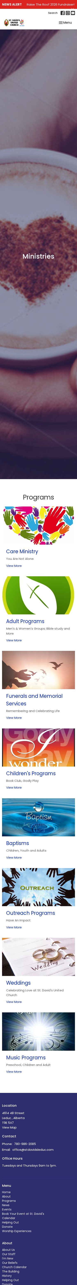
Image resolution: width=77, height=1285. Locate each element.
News (5, 1205)
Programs (9, 1201)
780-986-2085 (25, 1144)
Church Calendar (14, 1267)
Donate (7, 1227)
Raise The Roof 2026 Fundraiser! (51, 4)
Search (52, 13)
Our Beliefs (9, 1263)
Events (6, 1209)
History (7, 1276)
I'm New (7, 1258)
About (6, 1196)
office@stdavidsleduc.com (33, 1149)
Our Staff (8, 1254)
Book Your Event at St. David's (23, 1214)
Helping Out (10, 1222)
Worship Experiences (16, 1231)
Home (6, 1192)
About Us (8, 1250)
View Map (9, 1127)
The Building (10, 1271)
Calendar (8, 1218)
